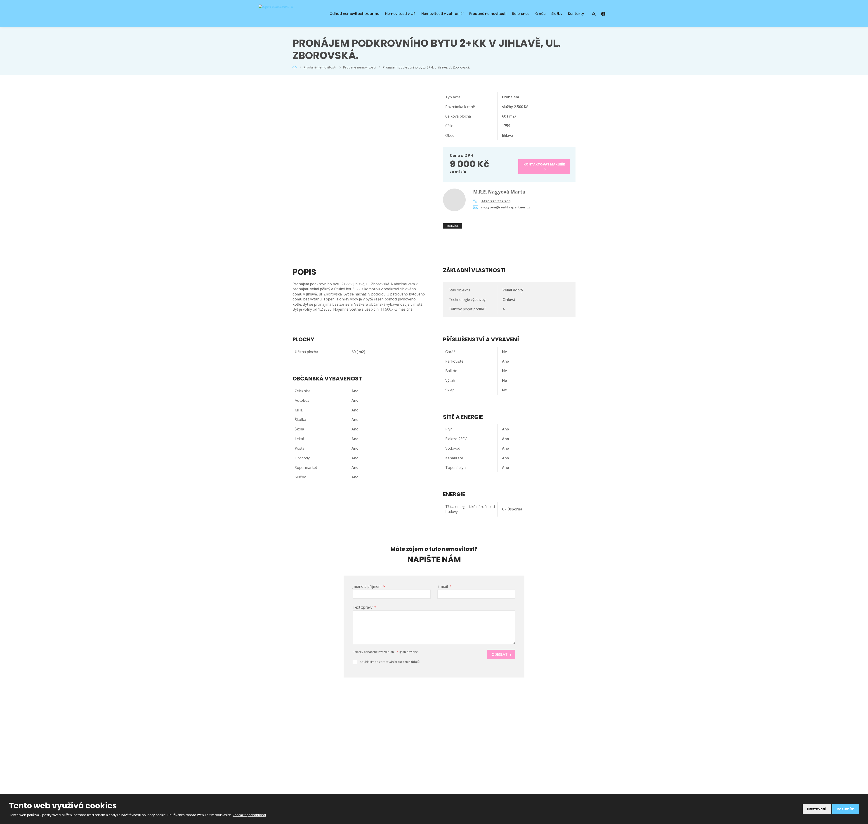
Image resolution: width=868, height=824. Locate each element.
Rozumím (845, 809)
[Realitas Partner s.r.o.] (294, 67)
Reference (520, 13)
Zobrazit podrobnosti (249, 814)
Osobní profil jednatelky (390, 765)
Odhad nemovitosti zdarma (355, 13)
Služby (556, 13)
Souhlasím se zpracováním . (390, 662)
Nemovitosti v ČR (400, 13)
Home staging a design (389, 744)
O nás (540, 13)
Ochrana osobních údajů (390, 773)
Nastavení (816, 809)
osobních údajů (409, 662)
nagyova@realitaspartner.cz (479, 757)
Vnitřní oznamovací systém (464, 729)
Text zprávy (364, 607)
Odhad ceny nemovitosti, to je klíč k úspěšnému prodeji (399, 755)
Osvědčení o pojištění (388, 781)
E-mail (444, 586)
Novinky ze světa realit (389, 716)
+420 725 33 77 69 (465, 749)
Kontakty (576, 13)
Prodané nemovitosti (488, 13)
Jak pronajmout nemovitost (393, 724)
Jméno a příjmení (369, 586)
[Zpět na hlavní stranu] (289, 14)
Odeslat (500, 654)
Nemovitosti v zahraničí (442, 13)
